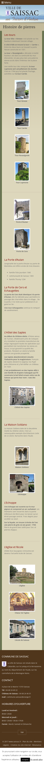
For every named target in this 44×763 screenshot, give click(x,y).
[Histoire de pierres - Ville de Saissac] (22, 11)
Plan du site (27, 741)
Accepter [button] (25, 759)
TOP (22, 732)
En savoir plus (36, 759)
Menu (6, 2)
